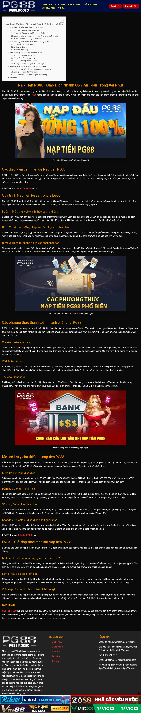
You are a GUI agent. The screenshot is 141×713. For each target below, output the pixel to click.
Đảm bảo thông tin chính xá (24, 58)
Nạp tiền (56, 651)
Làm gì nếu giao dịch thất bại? (25, 72)
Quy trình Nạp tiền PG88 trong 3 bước (25, 30)
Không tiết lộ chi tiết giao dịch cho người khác (31, 64)
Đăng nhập (57, 646)
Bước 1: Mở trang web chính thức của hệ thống (32, 33)
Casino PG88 (74, 4)
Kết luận (13, 77)
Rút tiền (56, 656)
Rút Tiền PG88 (25, 188)
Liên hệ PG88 (25, 535)
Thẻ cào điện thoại (21, 50)
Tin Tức (62, 8)
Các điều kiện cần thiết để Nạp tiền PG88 (26, 27)
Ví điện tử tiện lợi (20, 47)
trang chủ (46, 4)
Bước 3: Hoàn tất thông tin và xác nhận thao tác (32, 39)
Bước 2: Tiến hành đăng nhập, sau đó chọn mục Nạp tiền (36, 36)
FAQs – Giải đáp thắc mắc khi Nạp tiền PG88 (28, 66)
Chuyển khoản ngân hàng (23, 44)
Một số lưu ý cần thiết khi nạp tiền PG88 (26, 52)
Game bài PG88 (48, 8)
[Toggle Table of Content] (60, 20)
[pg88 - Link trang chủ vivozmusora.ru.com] (19, 6)
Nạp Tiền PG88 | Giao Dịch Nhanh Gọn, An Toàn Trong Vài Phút (34, 24)
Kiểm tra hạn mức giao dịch (24, 55)
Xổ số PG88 (60, 4)
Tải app (55, 661)
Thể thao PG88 (90, 4)
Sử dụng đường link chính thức (25, 61)
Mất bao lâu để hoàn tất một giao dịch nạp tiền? (32, 69)
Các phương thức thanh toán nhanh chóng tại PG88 (31, 41)
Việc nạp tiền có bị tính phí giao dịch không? (31, 75)
